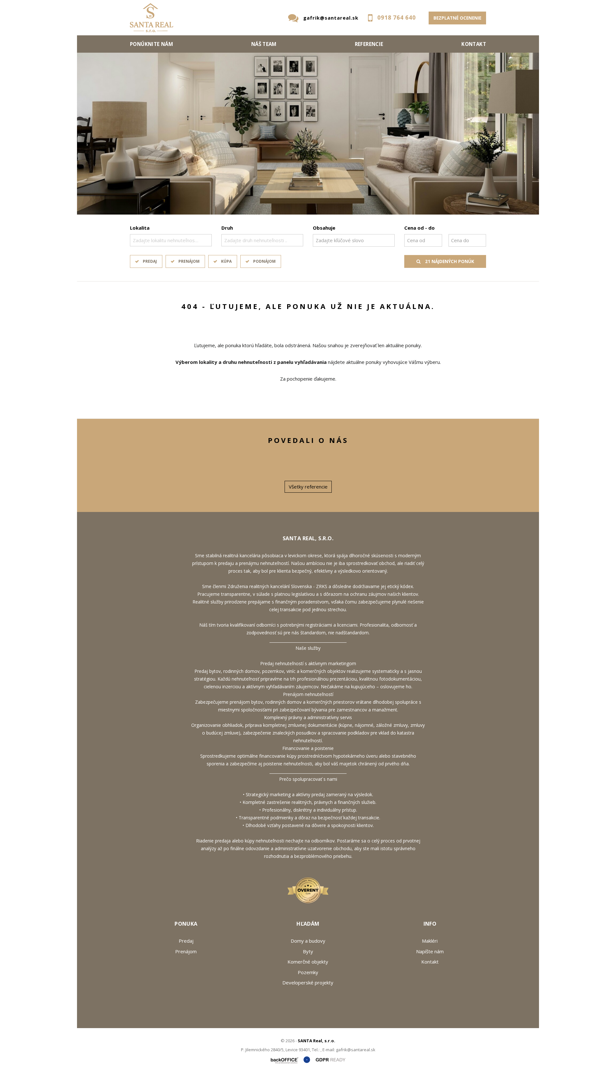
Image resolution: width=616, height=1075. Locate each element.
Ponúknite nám (151, 44)
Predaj (150, 261)
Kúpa (226, 261)
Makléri (430, 941)
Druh (227, 228)
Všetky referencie (308, 486)
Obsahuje (324, 228)
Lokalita (140, 228)
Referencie (369, 44)
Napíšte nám (430, 951)
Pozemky (308, 972)
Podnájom (264, 261)
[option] (308, 134)
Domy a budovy (308, 941)
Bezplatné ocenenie (457, 18)
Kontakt (473, 44)
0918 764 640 (396, 17)
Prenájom (189, 261)
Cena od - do (419, 228)
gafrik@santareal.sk (330, 17)
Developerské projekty (307, 982)
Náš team (264, 44)
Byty (308, 951)
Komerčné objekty (307, 961)
